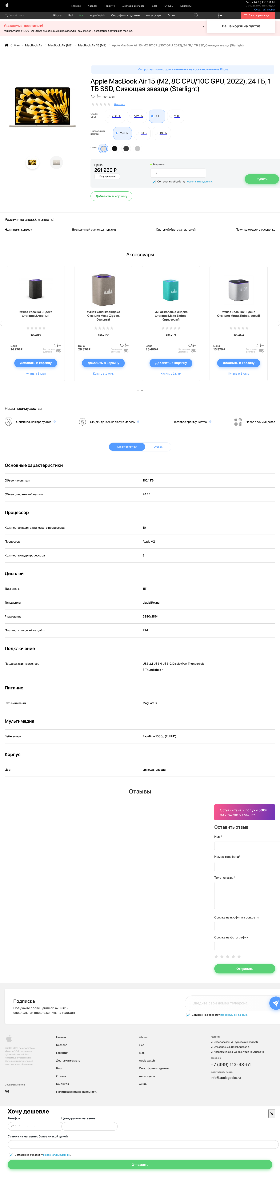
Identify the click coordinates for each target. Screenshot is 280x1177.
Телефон (14, 1118)
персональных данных (199, 181)
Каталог (92, 5)
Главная (76, 5)
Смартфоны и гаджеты (125, 15)
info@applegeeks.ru (226, 1078)
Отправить (244, 969)
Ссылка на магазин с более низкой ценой (38, 1136)
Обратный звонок (264, 9)
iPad (70, 15)
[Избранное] (196, 15)
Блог (154, 5)
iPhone (57, 15)
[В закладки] (93, 97)
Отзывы (169, 5)
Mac (81, 15)
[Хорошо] (233, 956)
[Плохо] (222, 956)
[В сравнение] (99, 97)
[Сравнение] (220, 15)
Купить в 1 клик (36, 373)
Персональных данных (56, 1154)
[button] (138, 390)
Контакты (185, 5)
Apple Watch (97, 15)
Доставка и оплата (133, 5)
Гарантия (110, 5)
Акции (171, 15)
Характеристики (127, 446)
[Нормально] (228, 956)
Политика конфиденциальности (76, 1091)
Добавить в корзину (111, 196)
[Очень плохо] (216, 956)
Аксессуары (153, 15)
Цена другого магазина (78, 1118)
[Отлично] (239, 956)
